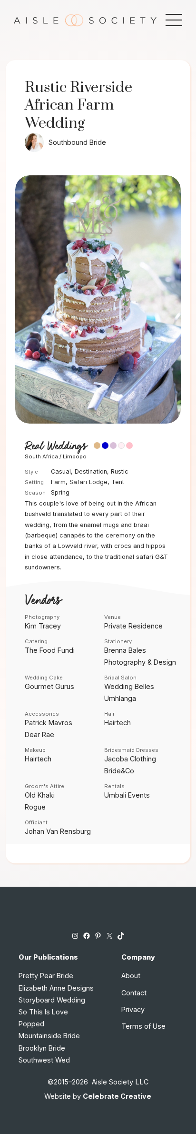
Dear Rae (39, 734)
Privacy (133, 1009)
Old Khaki (40, 795)
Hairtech (117, 723)
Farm (58, 482)
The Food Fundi (50, 650)
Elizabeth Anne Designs (56, 988)
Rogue (35, 807)
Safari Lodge (88, 482)
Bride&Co (119, 771)
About (130, 976)
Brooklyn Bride (42, 1048)
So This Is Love (43, 1012)
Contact (134, 993)
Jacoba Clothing (130, 759)
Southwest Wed (44, 1060)
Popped (31, 1024)
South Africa (41, 456)
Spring (60, 492)
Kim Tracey (43, 626)
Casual (61, 471)
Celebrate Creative (117, 1096)
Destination (91, 471)
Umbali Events (127, 795)
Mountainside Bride (49, 1036)
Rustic (119, 471)
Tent (117, 482)
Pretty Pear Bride (46, 976)
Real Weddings (56, 446)
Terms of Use (143, 1026)
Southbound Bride (77, 142)
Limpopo (75, 456)
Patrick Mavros (48, 723)
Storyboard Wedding (52, 1000)
